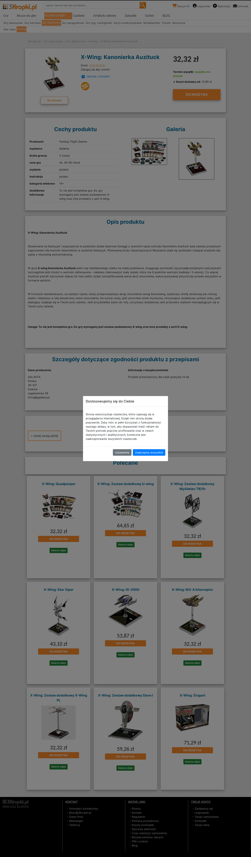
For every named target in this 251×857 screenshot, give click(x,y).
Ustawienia (122, 452)
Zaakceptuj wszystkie (149, 452)
